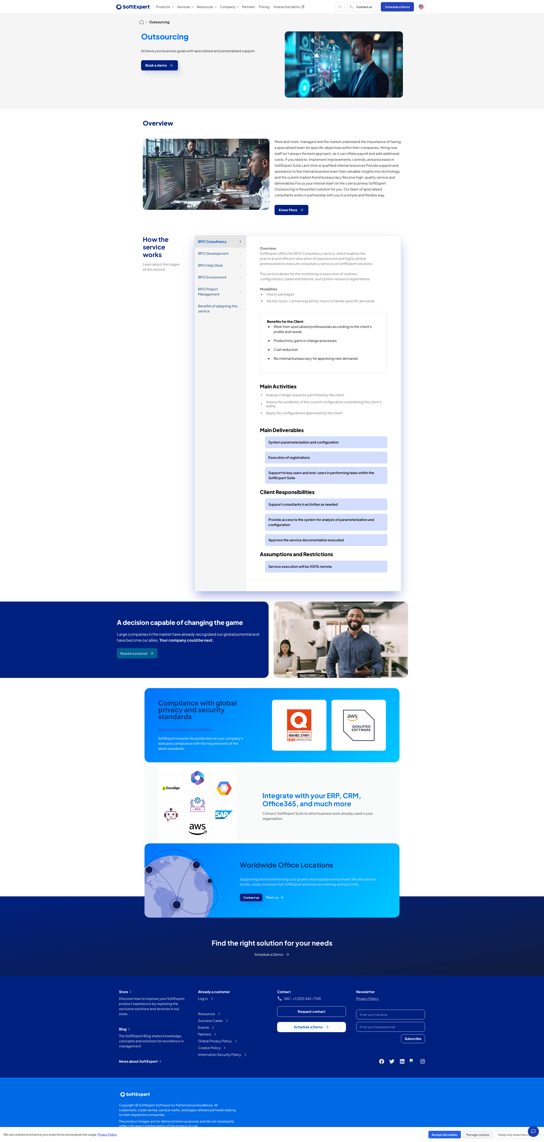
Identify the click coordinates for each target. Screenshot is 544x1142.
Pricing (264, 7)
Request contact (312, 1011)
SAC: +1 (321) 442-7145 (302, 998)
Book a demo (156, 65)
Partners (248, 7)
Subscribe (413, 1038)
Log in (203, 998)
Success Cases (210, 1020)
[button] (421, 6)
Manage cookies (477, 1134)
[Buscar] (340, 6)
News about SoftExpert (138, 1061)
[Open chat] (533, 1131)
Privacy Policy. (367, 998)
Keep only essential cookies (517, 1134)
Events (203, 1027)
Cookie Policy (209, 1047)
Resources (206, 1014)
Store (123, 991)
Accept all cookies (445, 1134)
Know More (288, 210)
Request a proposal (133, 653)
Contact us (364, 7)
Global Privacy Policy (215, 1041)
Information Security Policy (219, 1054)
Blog (122, 1029)
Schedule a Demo (397, 7)
